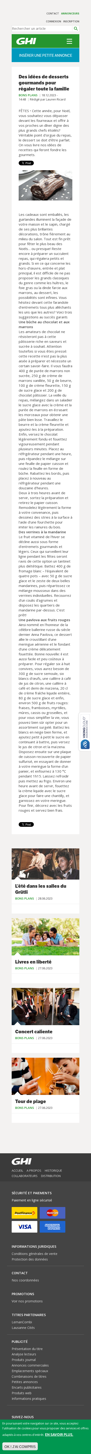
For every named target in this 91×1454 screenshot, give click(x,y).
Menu (69, 41)
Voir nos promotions (27, 1301)
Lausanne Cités (23, 1327)
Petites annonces (25, 1382)
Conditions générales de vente (34, 1253)
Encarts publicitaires (27, 1387)
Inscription (71, 21)
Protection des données (30, 1259)
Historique (53, 1170)
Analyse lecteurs (24, 1354)
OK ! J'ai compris (20, 1447)
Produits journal (24, 1359)
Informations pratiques (29, 1398)
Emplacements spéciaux (30, 1371)
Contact (52, 13)
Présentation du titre (27, 1349)
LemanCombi (22, 1322)
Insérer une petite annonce (45, 55)
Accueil (17, 1170)
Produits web (22, 1393)
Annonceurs (70, 13)
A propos (34, 1170)
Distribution (51, 1176)
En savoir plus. (59, 1434)
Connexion (53, 21)
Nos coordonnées (25, 1280)
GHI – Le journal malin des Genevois (26, 41)
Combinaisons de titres (29, 1376)
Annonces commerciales (30, 1365)
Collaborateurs (25, 1176)
